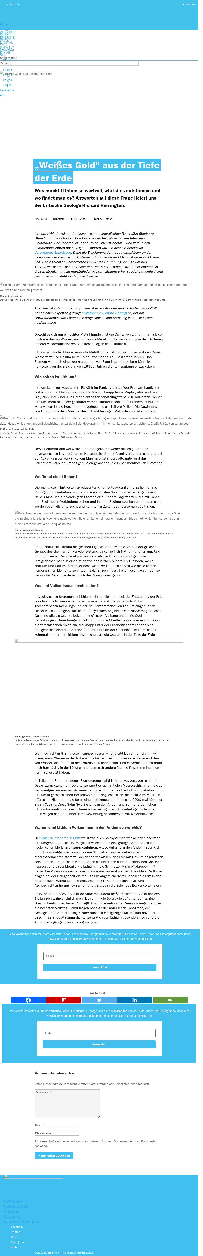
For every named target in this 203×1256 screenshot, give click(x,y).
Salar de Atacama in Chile (61, 838)
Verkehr (5, 24)
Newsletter (13, 4)
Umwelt (5, 39)
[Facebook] (28, 1000)
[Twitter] (99, 1000)
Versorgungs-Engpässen (53, 252)
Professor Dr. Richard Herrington (106, 313)
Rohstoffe (58, 219)
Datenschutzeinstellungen (21, 1222)
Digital (4, 34)
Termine (5, 59)
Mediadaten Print (15, 1201)
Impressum (11, 1211)
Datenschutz (12, 1216)
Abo (2, 55)
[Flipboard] (63, 1000)
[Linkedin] (134, 1000)
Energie (5, 29)
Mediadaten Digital (16, 1206)
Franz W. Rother (102, 219)
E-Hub (4, 44)
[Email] (170, 1000)
